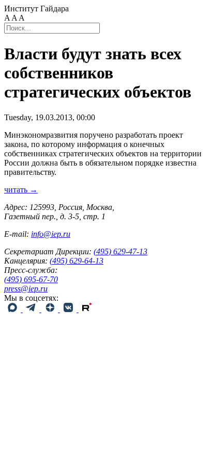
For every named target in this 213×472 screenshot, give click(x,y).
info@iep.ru (50, 234)
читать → (21, 189)
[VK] (69, 309)
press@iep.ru (26, 288)
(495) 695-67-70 (31, 279)
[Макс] (13, 309)
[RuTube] (87, 309)
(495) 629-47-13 (120, 251)
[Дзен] (50, 309)
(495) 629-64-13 (76, 260)
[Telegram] (32, 309)
